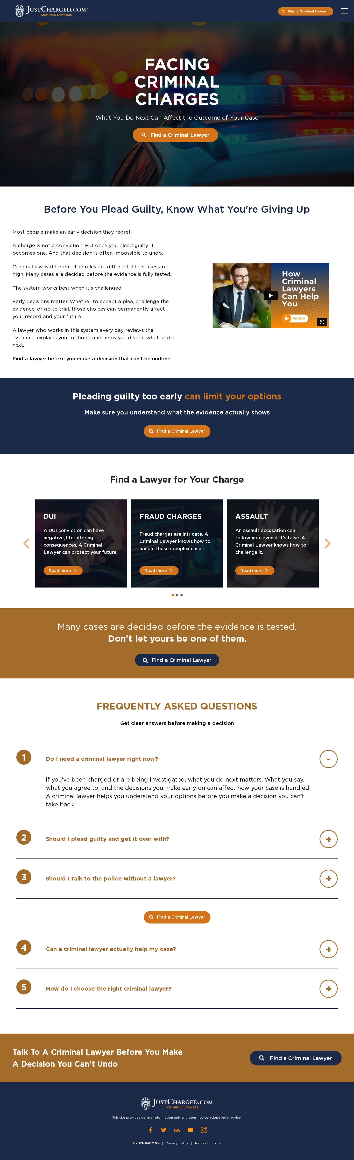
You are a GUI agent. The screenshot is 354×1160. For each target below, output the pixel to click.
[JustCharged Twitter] (164, 1130)
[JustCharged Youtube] (190, 1130)
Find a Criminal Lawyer (308, 11)
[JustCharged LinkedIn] (177, 1130)
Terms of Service (208, 1143)
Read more (60, 570)
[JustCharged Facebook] (150, 1130)
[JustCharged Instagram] (204, 1130)
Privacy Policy (177, 1143)
